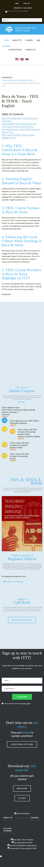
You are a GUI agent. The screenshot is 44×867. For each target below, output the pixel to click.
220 (12, 431)
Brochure (22, 788)
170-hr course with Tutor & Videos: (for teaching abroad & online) (19, 446)
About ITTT (17, 40)
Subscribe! (22, 697)
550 (4, 420)
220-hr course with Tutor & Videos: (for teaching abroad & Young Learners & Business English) (29, 434)
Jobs (38, 40)
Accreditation (15, 50)
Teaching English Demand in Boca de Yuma (19, 124)
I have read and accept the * (18, 703)
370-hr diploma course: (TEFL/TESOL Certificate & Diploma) (24, 423)
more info (21, 402)
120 (4, 456)
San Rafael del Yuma (25, 80)
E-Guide (22, 798)
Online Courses (22, 389)
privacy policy (26, 703)
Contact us (30, 50)
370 (4, 429)
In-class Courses (7, 830)
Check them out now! (22, 744)
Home (6, 40)
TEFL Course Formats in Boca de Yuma (17, 127)
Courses (29, 40)
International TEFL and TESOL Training (25, 29)
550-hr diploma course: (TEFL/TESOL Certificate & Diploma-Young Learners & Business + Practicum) (18, 412)
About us (7, 818)
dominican (12, 80)
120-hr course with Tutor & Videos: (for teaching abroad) (19, 457)
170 (4, 445)
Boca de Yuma (14, 96)
